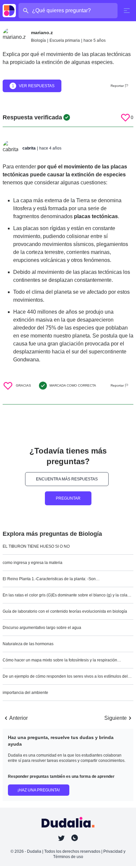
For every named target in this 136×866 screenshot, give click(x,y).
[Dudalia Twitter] (61, 838)
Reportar (117, 86)
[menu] (126, 10)
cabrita (29, 148)
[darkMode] (74, 838)
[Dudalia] (9, 10)
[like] (125, 117)
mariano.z (42, 32)
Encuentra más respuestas (67, 479)
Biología (38, 40)
